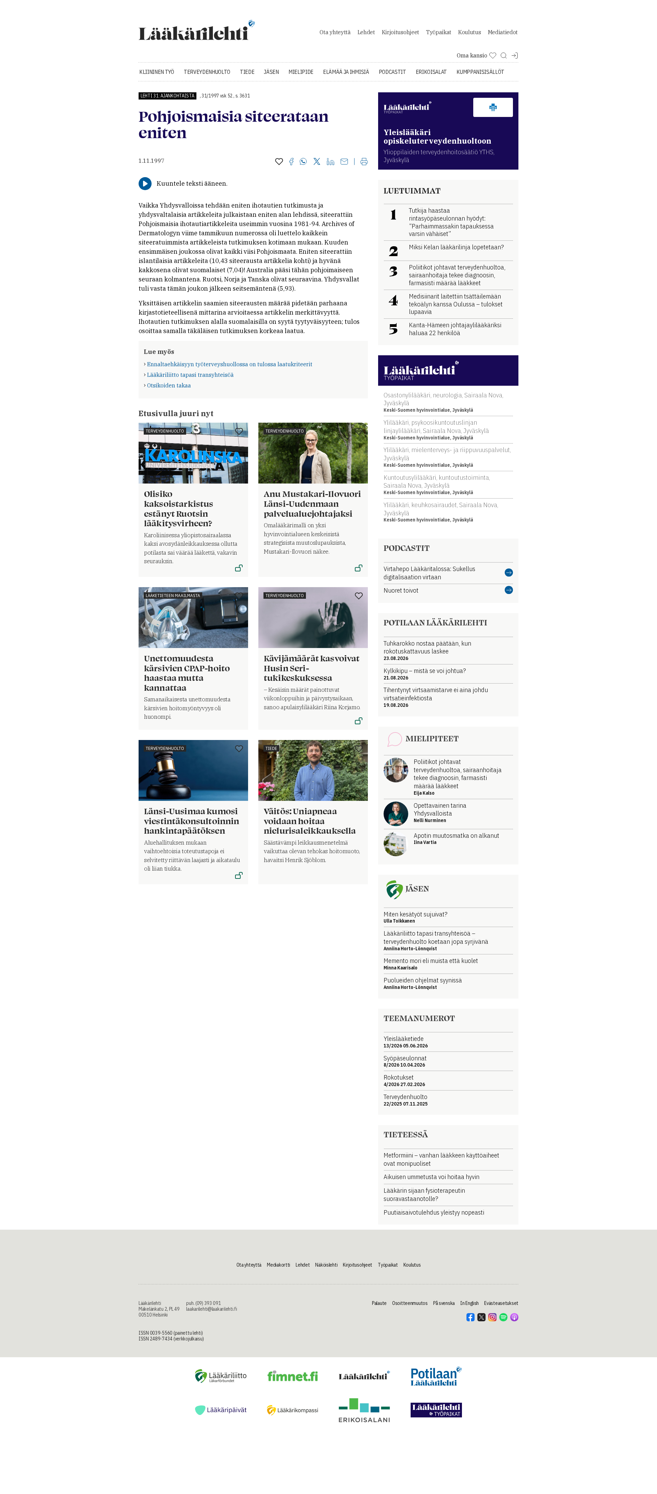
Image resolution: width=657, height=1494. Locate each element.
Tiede (247, 71)
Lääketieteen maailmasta (173, 595)
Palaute (379, 1303)
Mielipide (300, 71)
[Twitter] (317, 162)
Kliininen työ (156, 71)
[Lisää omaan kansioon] (279, 162)
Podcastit (392, 71)
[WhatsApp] (303, 162)
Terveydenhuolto (207, 71)
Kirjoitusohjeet (400, 32)
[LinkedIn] (330, 162)
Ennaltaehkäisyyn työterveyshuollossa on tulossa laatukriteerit (229, 364)
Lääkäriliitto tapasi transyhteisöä (190, 374)
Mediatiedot (503, 32)
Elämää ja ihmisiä (346, 71)
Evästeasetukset (501, 1303)
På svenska (444, 1303)
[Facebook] (291, 162)
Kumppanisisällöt (480, 71)
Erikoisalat (431, 71)
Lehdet (366, 32)
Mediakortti (278, 1265)
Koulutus (469, 32)
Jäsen (271, 71)
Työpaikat (438, 32)
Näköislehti (326, 1265)
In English (469, 1303)
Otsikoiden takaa (169, 385)
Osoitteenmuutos (410, 1303)
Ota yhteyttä (335, 32)
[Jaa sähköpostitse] (344, 162)
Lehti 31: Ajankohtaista (167, 96)
